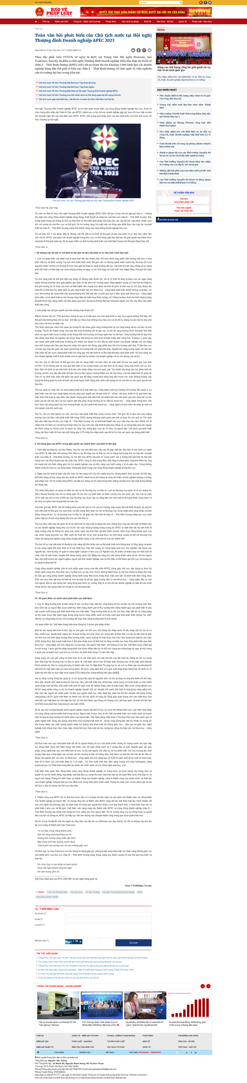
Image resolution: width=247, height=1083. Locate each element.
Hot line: (145, 1052)
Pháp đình (111, 21)
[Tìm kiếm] (181, 2)
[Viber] (144, 50)
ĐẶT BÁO (110, 1052)
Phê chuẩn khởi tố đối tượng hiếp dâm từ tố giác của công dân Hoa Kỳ (185, 97)
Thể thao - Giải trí (187, 1047)
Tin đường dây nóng (188, 1036)
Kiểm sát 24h (61, 21)
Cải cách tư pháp (130, 21)
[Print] (133, 50)
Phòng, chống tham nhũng (121, 1036)
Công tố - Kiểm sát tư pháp (87, 21)
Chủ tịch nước (76, 892)
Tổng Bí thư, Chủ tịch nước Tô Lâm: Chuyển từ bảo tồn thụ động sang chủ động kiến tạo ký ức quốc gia (83, 966)
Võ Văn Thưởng (93, 892)
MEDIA (161, 30)
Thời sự (46, 21)
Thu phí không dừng (86, 1081)
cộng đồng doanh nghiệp (47, 897)
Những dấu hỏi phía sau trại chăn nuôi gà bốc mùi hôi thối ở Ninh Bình (185, 172)
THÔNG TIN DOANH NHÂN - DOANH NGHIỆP (59, 986)
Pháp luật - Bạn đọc (202, 21)
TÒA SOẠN (59, 1052)
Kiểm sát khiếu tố (44, 1047)
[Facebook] (139, 50)
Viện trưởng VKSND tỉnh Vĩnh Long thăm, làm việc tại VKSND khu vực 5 (185, 115)
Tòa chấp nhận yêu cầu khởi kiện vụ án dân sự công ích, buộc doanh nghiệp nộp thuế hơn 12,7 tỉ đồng (184, 78)
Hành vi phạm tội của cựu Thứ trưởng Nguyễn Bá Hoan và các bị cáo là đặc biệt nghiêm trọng (185, 154)
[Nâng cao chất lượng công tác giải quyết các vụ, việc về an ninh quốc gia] (184, 48)
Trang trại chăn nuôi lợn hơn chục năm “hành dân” (185, 106)
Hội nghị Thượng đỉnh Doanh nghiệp (118, 892)
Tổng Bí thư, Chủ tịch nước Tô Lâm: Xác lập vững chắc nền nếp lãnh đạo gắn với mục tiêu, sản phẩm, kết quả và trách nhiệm (93, 958)
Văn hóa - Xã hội (165, 21)
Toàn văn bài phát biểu (57, 892)
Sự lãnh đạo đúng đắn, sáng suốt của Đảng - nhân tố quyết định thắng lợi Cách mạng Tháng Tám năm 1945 (86, 970)
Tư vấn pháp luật (116, 1041)
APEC (140, 892)
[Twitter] (149, 50)
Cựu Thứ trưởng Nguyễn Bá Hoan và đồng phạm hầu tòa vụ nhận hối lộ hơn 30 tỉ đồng (185, 181)
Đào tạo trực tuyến (105, 1081)
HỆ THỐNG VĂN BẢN (184, 192)
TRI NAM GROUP (43, 1081)
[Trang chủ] (38, 1052)
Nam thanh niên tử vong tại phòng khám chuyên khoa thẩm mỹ (185, 145)
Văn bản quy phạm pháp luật (184, 200)
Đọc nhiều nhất (167, 90)
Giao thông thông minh (64, 1081)
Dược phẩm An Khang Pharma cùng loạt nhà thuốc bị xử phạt (185, 124)
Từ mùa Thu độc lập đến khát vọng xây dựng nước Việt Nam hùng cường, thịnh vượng (76, 974)
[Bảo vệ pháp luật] (55, 11)
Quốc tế (183, 21)
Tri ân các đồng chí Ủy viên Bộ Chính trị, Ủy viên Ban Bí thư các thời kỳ (68, 978)
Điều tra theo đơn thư (83, 1047)
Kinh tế (147, 21)
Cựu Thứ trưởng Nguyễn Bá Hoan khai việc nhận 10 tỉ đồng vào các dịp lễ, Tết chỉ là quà (185, 163)
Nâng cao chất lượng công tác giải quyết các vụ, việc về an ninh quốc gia (184, 69)
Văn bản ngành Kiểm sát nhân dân (184, 209)
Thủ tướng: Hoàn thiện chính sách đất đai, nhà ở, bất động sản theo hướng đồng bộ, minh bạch (80, 962)
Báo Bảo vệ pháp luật (168, 220)
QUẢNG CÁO (84, 1052)
